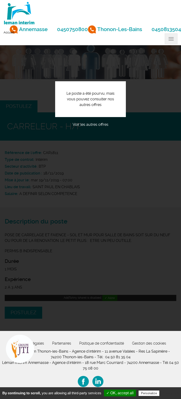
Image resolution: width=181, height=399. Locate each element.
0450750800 (72, 29)
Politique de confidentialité (101, 343)
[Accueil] (19, 12)
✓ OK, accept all (120, 393)
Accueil (9, 32)
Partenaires (61, 343)
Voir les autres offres (90, 124)
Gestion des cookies (149, 343)
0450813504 (166, 29)
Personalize (149, 393)
